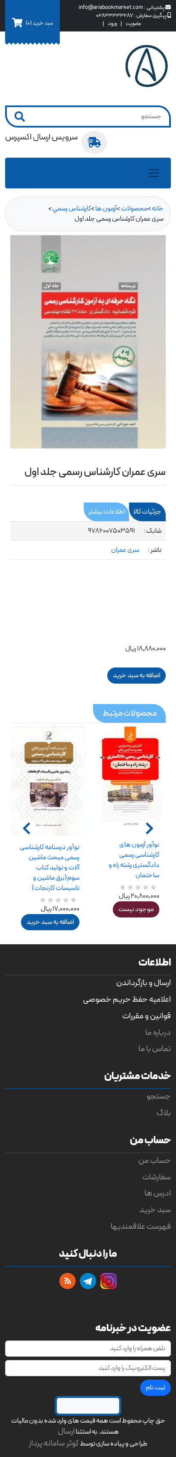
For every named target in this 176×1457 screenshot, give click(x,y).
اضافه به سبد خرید (50, 922)
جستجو (159, 1097)
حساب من (154, 1161)
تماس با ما (154, 1049)
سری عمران (125, 550)
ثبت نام (155, 1388)
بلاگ (163, 1113)
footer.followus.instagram (108, 1281)
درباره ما (158, 1033)
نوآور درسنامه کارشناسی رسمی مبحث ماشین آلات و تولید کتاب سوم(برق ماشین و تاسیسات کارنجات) (49, 867)
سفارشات (156, 1177)
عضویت (133, 24)
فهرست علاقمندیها (141, 1227)
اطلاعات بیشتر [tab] (106, 512)
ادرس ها (157, 1193)
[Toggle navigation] (154, 173)
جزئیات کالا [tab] (147, 512)
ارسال (66, 1432)
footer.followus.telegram (88, 1281)
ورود (112, 24)
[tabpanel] (88, 541)
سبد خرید (155, 1210)
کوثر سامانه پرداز (54, 1443)
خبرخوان (67, 1281)
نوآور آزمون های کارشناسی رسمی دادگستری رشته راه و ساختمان (134, 860)
